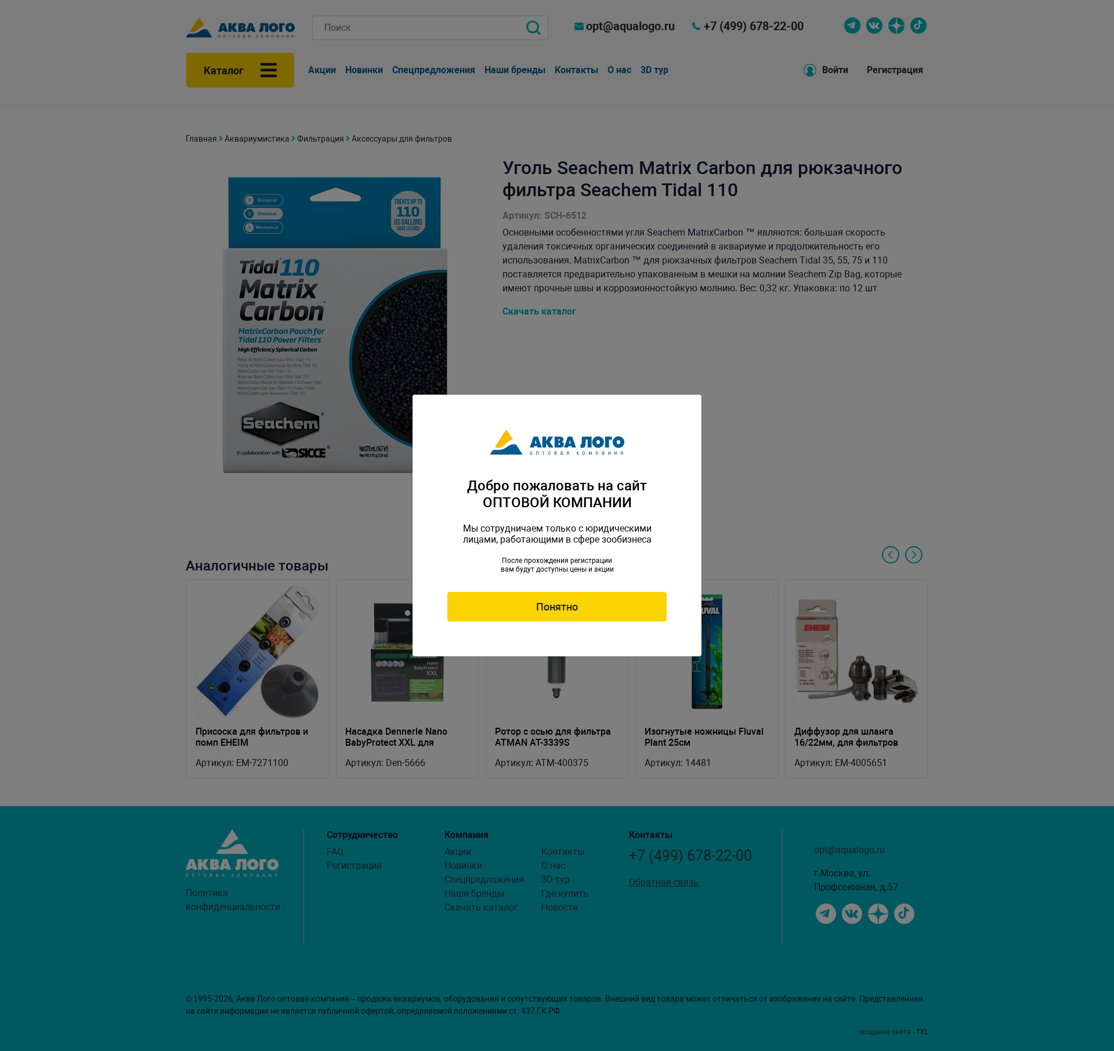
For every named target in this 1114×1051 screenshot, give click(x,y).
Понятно (557, 607)
